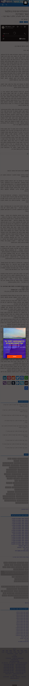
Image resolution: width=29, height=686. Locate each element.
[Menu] (25, 3)
